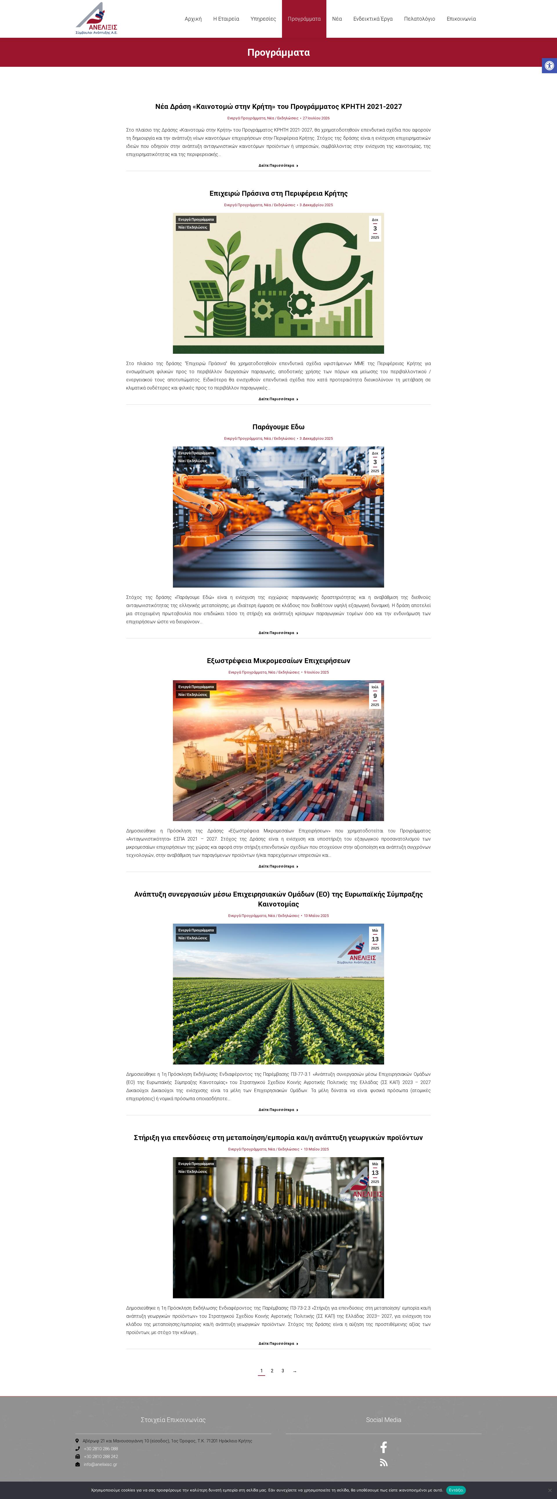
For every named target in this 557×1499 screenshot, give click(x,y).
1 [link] (261, 1371)
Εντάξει (456, 1490)
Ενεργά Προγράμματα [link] (246, 118)
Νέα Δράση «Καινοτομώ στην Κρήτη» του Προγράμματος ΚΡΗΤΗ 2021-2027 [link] (278, 107)
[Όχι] (550, 1490)
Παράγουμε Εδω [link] (278, 427)
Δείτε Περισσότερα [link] (276, 165)
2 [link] (272, 1371)
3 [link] (283, 1371)
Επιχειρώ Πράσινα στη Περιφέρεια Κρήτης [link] (278, 193)
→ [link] (294, 1371)
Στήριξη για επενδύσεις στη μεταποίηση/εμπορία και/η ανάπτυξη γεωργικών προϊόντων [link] (278, 1138)
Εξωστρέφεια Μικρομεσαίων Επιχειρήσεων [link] (278, 661)
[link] (549, 65)
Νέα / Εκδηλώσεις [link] (283, 118)
